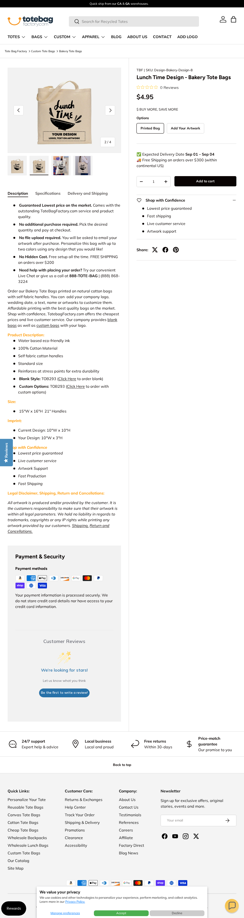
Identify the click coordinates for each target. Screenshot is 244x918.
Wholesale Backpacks (27, 837)
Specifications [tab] (48, 193)
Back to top (122, 765)
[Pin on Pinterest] (176, 250)
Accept (121, 913)
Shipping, (80, 525)
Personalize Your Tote (27, 799)
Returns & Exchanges (83, 799)
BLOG (116, 37)
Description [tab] (18, 193)
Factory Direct (131, 845)
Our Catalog (18, 860)
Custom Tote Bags (43, 51)
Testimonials (130, 815)
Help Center (75, 807)
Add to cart (205, 181)
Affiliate (126, 838)
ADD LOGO (187, 37)
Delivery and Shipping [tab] (88, 193)
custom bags (47, 325)
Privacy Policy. (75, 901)
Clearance (74, 838)
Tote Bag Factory (16, 51)
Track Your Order (80, 815)
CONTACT (162, 37)
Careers (126, 830)
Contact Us (128, 807)
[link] (223, 19)
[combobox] (134, 21)
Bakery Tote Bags (70, 51)
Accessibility (76, 845)
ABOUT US (137, 37)
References (129, 822)
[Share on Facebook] (165, 250)
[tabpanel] (64, 368)
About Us (127, 799)
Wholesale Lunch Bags (28, 845)
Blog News (128, 853)
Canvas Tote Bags (24, 814)
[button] (232, 906)
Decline (177, 913)
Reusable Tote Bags (25, 807)
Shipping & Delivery (82, 822)
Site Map (16, 868)
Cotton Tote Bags (23, 822)
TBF (140, 70)
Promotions (75, 830)
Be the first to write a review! (64, 692)
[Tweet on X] (155, 250)
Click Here (67, 378)
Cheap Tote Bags (23, 830)
